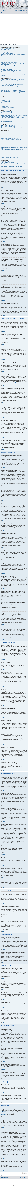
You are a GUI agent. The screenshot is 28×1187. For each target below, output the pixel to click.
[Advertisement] (14, 28)
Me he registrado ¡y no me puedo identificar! (9, 52)
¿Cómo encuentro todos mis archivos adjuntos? (10, 157)
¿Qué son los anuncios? (5, 103)
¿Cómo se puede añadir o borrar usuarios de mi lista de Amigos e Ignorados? (13, 134)
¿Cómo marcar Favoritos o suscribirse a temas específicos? (12, 149)
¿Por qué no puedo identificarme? (7, 53)
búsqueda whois (4, 1138)
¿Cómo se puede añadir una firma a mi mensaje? (10, 81)
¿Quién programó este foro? (6, 161)
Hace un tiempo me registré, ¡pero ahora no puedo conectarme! (13, 54)
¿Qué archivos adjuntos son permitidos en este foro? (11, 156)
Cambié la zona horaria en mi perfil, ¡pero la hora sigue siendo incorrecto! (12, 68)
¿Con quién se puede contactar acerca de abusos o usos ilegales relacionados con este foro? (13, 164)
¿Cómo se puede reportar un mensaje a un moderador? (11, 90)
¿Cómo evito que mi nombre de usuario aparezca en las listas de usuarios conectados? (13, 64)
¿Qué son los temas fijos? (6, 105)
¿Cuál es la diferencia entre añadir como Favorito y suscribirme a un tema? (14, 148)
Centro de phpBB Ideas (8, 1124)
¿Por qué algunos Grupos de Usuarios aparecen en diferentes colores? (12, 118)
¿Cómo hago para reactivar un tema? (8, 93)
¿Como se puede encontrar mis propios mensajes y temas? (12, 143)
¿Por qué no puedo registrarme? (7, 50)
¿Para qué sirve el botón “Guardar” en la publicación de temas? (13, 91)
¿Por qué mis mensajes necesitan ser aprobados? (10, 92)
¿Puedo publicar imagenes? (6, 101)
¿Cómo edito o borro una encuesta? (7, 85)
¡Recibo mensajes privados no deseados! (8, 126)
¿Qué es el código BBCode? (6, 97)
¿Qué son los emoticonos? (6, 100)
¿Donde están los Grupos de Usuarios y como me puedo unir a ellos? (14, 115)
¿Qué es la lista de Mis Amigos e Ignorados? (9, 131)
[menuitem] (4, 10)
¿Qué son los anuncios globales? (7, 102)
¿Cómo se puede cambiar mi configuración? (9, 62)
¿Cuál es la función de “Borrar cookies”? (8, 58)
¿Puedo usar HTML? (5, 99)
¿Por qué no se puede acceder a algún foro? (9, 86)
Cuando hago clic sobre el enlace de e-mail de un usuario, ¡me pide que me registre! (13, 75)
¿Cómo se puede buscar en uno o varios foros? (10, 138)
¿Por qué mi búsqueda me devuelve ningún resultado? (11, 139)
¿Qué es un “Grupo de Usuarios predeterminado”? (10, 120)
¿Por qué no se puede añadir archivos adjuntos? (10, 87)
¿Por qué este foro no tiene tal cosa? (8, 162)
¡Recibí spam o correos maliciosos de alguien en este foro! (12, 127)
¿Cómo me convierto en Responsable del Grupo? (10, 116)
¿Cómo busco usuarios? (5, 141)
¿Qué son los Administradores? (7, 111)
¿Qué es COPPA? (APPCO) (6, 49)
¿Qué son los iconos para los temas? (8, 107)
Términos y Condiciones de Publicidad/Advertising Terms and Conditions (14, 1182)
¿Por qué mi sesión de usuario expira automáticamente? (11, 56)
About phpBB (3, 1114)
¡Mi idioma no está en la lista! (6, 69)
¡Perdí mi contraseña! (5, 55)
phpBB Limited (4, 1111)
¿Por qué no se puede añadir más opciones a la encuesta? (12, 84)
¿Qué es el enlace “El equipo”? (6, 121)
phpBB (15, 382)
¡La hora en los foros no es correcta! (8, 65)
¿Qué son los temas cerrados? (7, 106)
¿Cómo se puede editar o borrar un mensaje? (9, 80)
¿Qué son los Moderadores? (6, 112)
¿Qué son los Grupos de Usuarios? (7, 114)
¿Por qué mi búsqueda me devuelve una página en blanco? (12, 140)
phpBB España (19, 1185)
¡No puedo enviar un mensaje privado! (8, 125)
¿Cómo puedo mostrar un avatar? (7, 71)
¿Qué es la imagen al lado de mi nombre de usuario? (11, 70)
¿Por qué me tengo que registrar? (7, 48)
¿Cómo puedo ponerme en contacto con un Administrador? (12, 166)
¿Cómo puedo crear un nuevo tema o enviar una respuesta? (12, 79)
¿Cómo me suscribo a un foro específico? (9, 150)
